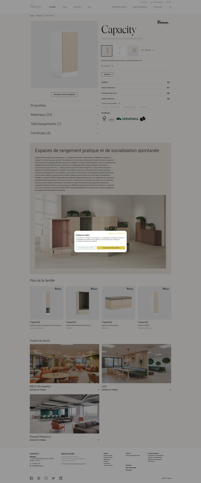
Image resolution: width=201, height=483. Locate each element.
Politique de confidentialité (116, 233)
